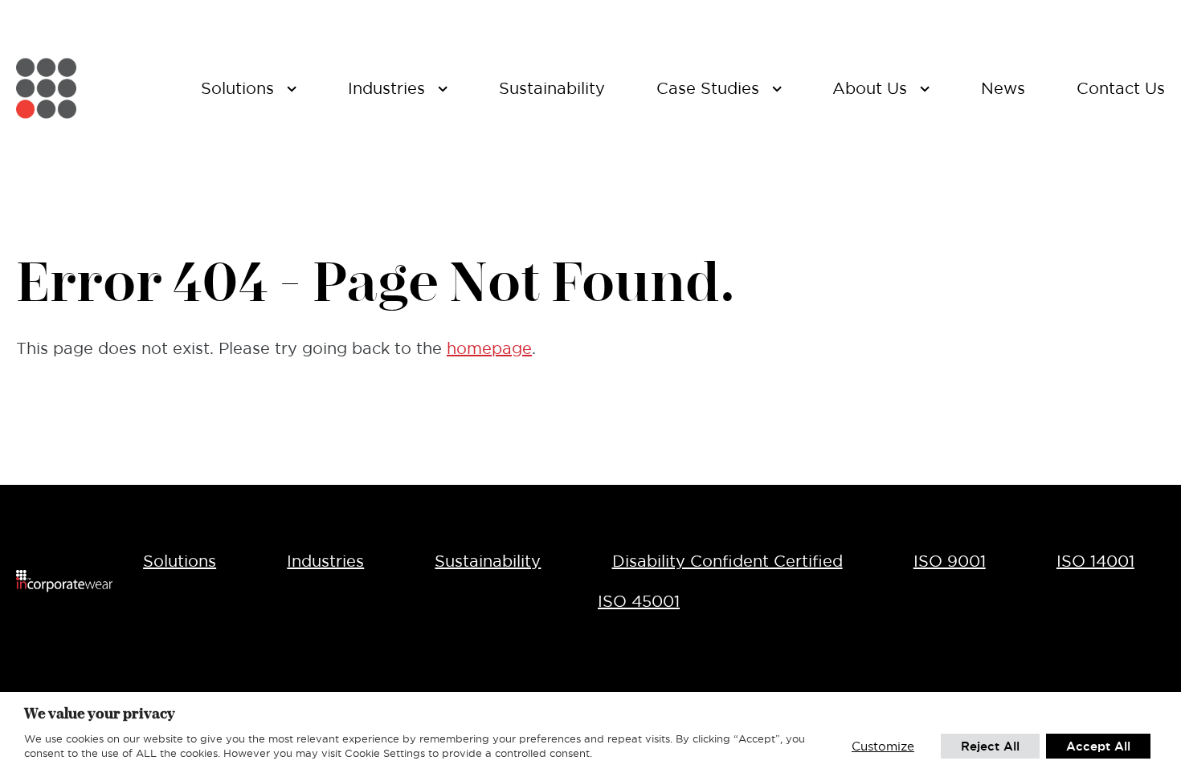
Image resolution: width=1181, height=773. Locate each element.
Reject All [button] (990, 746)
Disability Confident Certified (727, 561)
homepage (489, 348)
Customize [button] (883, 746)
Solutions (179, 561)
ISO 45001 (639, 601)
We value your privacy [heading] (99, 713)
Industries (325, 561)
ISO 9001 (949, 561)
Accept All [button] (1098, 746)
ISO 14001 (1095, 561)
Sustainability (488, 561)
